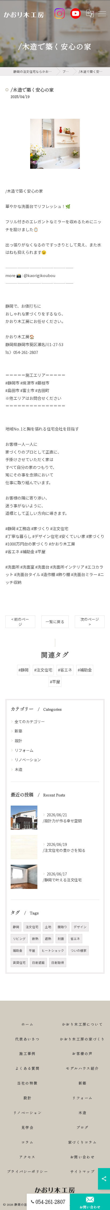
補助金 (17, 950)
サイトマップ (82, 1171)
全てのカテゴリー (30, 721)
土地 (48, 927)
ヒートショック (53, 950)
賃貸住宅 (19, 962)
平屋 (32, 950)
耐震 (61, 938)
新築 (18, 731)
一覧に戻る (55, 621)
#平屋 (55, 681)
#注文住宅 (43, 670)
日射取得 (57, 962)
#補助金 (85, 670)
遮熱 (48, 938)
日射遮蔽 (38, 962)
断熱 (35, 938)
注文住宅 (32, 927)
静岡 (16, 927)
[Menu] (102, 13)
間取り (62, 927)
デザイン (80, 927)
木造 (18, 769)
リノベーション (28, 759)
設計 (18, 740)
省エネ (75, 938)
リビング (19, 938)
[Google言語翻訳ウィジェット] (90, 13)
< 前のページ (20, 621)
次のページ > (89, 621)
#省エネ (65, 670)
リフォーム (24, 750)
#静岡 (23, 670)
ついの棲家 (78, 950)
